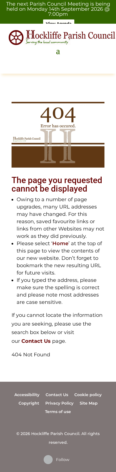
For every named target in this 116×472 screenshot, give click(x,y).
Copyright (29, 403)
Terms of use (58, 411)
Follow (62, 459)
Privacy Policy (59, 403)
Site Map (89, 403)
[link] (36, 341)
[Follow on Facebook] (48, 459)
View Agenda (59, 23)
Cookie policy (88, 394)
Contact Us (57, 394)
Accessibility (26, 394)
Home (60, 243)
